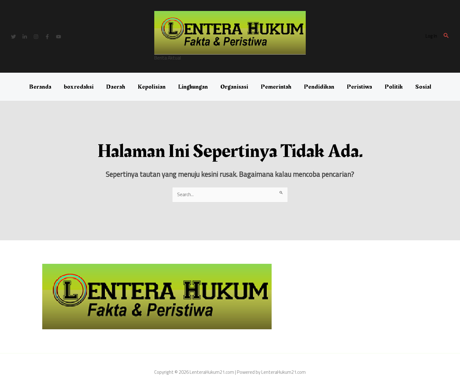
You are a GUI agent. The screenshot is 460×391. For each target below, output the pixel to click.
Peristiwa (359, 86)
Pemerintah (276, 86)
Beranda (40, 86)
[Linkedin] (24, 36)
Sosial (423, 86)
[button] (446, 36)
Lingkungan (193, 86)
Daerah (115, 86)
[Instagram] (35, 36)
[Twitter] (13, 36)
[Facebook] (47, 36)
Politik (394, 86)
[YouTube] (58, 36)
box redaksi (79, 86)
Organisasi (234, 86)
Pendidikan (319, 86)
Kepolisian (152, 86)
